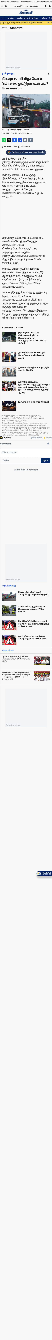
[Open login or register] (50, 6)
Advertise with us (13, 67)
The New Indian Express (10, 2)
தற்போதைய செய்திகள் (28, 18)
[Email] (25, 140)
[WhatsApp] (4, 140)
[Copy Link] (30, 140)
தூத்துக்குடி (8, 73)
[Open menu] (2, 6)
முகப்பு (10, 18)
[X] (9, 140)
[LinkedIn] (20, 140)
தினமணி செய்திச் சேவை (16, 147)
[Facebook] (14, 140)
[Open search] (6, 6)
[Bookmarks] (45, 6)
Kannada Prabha (27, 2)
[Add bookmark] (49, 73)
